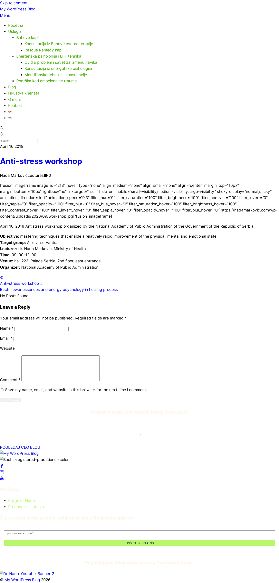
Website (7, 348)
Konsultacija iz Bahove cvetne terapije (59, 43)
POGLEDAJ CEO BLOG (20, 447)
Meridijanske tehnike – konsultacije (56, 74)
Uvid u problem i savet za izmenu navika (61, 62)
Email (6, 338)
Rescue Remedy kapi (43, 50)
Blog (12, 87)
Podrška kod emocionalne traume (46, 81)
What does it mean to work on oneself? (43, 430)
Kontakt (15, 105)
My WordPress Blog (18, 9)
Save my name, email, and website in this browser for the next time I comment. (76, 389)
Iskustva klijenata (23, 93)
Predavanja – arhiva (26, 506)
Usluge (14, 31)
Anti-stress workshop (41, 161)
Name (6, 328)
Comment (10, 379)
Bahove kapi (27, 37)
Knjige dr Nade (21, 500)
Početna (15, 25)
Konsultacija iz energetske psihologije (58, 68)
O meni (14, 99)
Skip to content (14, 3)
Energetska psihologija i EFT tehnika (48, 56)
